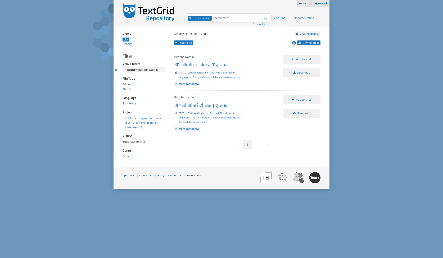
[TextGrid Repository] (149, 4)
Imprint (143, 175)
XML (125, 89)
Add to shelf (303, 59)
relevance (307, 49)
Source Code (174, 175)
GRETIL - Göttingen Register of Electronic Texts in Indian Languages (142, 122)
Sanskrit (128, 103)
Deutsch (323, 4)
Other (126, 156)
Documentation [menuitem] (304, 18)
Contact (132, 175)
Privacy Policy (157, 175)
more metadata (188, 84)
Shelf (307, 3)
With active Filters (201, 18)
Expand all (185, 43)
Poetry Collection (202, 77)
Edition (127, 84)
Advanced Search (261, 24)
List (126, 39)
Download (303, 73)
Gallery (127, 44)
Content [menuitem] (280, 18)
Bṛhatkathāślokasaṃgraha (200, 64)
